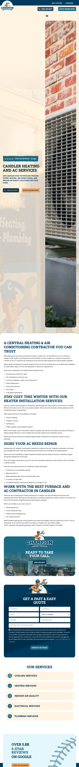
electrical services (25, 525)
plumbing (12, 525)
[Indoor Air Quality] (10, 696)
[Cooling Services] (10, 676)
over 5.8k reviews (22, 159)
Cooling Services (26, 675)
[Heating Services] (10, 686)
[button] (47, 16)
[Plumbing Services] (10, 716)
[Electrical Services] (10, 706)
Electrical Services (27, 706)
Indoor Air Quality (27, 695)
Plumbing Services (26, 716)
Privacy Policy (59, 639)
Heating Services (25, 685)
